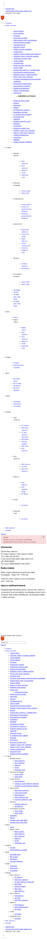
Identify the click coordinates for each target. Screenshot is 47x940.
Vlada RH (16, 119)
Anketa (15, 107)
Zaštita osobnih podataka (22, 49)
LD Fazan (24, 505)
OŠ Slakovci (25, 268)
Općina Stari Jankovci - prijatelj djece (26, 70)
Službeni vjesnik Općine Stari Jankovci (27, 54)
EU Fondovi (17, 126)
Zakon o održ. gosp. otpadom (23, 133)
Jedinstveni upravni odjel (22, 58)
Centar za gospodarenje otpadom (26, 209)
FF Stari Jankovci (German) (24, 434)
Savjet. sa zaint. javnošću (22, 65)
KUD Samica (25, 464)
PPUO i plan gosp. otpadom (23, 77)
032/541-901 (9, 9)
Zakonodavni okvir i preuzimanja (25, 40)
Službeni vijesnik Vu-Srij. (22, 121)
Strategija (16, 290)
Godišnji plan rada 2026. (16, 297)
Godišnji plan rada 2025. (16, 303)
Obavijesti (16, 402)
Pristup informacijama (21, 90)
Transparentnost (19, 45)
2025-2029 (25, 284)
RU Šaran (24, 494)
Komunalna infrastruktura (22, 84)
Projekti (16, 363)
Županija (16, 123)
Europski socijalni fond (21, 128)
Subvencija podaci (27, 96)
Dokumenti (17, 404)
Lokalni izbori (18, 52)
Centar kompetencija (20, 135)
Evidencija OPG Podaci (21, 101)
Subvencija (17, 93)
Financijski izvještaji (20, 38)
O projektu (17, 406)
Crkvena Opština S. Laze (25, 250)
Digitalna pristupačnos (21, 88)
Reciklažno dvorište (20, 112)
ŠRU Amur (25, 446)
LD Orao (24, 466)
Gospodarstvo (26, 204)
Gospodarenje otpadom (21, 86)
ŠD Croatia (17, 383)
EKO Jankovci (10, 528)
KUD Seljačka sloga (24, 489)
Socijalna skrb (18, 63)
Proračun (16, 36)
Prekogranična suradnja (22, 42)
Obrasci (16, 103)
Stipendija (16, 105)
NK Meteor (17, 386)
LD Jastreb (25, 425)
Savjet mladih (18, 68)
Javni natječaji (18, 33)
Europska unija (18, 117)
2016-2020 (25, 193)
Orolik (23, 173)
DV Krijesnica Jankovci (21, 110)
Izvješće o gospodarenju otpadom (26, 216)
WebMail (16, 140)
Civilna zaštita (18, 61)
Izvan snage (25, 191)
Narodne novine (19, 47)
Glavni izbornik (10, 25)
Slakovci (24, 170)
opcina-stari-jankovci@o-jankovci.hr (18, 11)
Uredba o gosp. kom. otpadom (24, 130)
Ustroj (15, 317)
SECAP (15, 292)
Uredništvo (17, 137)
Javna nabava (18, 31)
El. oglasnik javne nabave (22, 114)
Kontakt (8, 530)
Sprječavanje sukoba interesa (24, 72)
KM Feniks (25, 439)
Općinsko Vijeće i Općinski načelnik (26, 56)
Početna (8, 23)
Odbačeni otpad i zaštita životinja (25, 74)
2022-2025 (25, 282)
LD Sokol (24, 519)
